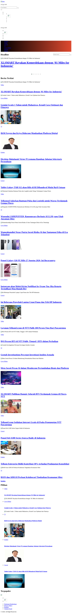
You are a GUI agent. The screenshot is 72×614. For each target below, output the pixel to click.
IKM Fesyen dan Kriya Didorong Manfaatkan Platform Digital (29, 133)
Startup (6, 49)
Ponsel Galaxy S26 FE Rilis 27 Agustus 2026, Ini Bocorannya (28, 260)
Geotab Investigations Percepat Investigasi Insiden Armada (27, 355)
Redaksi (6, 607)
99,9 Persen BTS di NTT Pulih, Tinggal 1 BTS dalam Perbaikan (29, 341)
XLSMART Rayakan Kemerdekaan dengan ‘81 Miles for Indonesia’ (31, 91)
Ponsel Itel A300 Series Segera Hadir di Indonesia (23, 438)
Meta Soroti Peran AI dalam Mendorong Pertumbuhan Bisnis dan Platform (35, 368)
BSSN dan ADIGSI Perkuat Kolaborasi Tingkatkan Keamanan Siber (32, 477)
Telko (5, 43)
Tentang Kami (8, 609)
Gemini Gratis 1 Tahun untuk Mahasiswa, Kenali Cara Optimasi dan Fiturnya (27, 508)
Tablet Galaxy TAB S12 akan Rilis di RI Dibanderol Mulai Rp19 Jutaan (33, 187)
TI (5, 46)
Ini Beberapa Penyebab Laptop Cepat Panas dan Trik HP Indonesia (31, 302)
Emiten (6, 41)
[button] (32, 74)
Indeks (6, 51)
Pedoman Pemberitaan (10, 604)
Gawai (6, 44)
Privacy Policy (8, 605)
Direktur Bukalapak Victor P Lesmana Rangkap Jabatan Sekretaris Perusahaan (28, 546)
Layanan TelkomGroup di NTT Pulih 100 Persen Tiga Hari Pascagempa (33, 328)
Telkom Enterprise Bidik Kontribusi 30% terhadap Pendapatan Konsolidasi (35, 464)
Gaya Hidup (7, 47)
